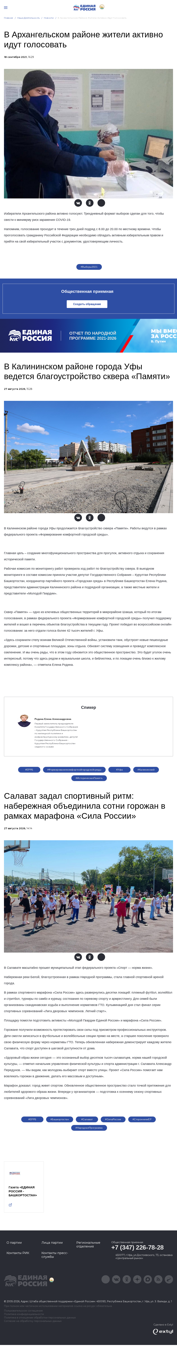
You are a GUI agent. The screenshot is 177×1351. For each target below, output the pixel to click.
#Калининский (146, 769)
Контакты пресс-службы (54, 1255)
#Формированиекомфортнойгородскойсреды (74, 769)
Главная (8, 18)
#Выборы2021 (89, 266)
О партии (14, 1243)
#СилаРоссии (113, 1119)
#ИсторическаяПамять (89, 778)
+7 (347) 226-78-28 (137, 1247)
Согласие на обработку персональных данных (33, 1321)
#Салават (87, 1119)
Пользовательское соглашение (23, 1310)
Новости (49, 18)
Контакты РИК (18, 1253)
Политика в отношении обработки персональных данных (40, 1317)
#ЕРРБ (29, 769)
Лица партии (52, 1243)
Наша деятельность (28, 18)
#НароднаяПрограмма (89, 1127)
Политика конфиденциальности (24, 1314)
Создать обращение (87, 304)
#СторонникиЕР (142, 1119)
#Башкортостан (59, 1119)
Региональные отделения (88, 1244)
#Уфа (119, 769)
